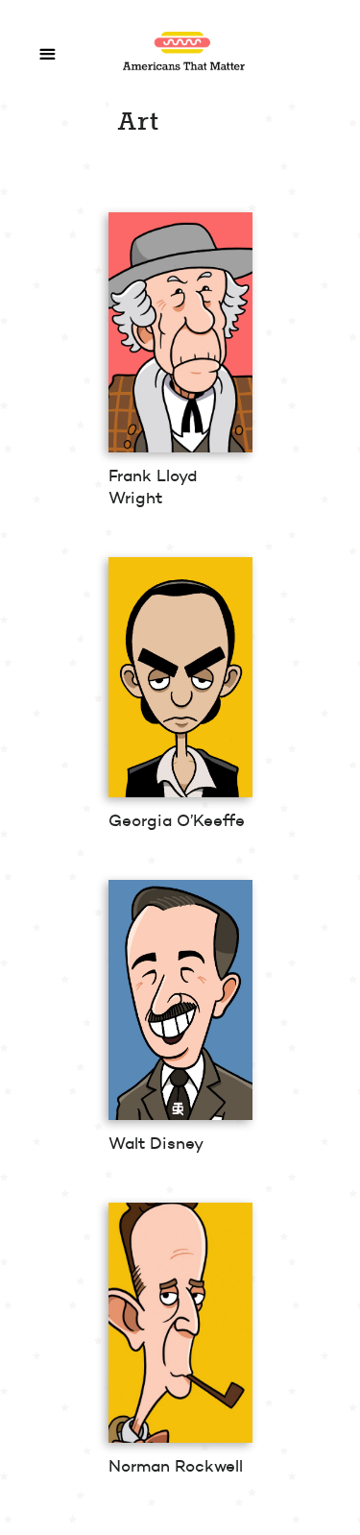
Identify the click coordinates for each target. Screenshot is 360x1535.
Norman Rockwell (175, 1465)
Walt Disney (156, 1143)
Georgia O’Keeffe (176, 820)
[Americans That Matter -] (194, 71)
